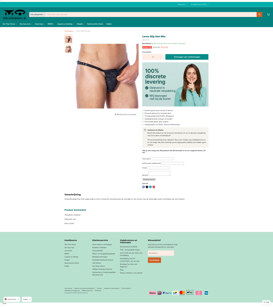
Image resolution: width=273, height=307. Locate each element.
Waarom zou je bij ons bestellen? (84, 288)
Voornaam (146, 159)
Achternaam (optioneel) (151, 163)
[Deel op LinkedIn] (150, 187)
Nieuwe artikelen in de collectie (131, 273)
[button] (68, 39)
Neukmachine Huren (95, 24)
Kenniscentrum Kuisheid (128, 247)
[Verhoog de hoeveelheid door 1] (161, 57)
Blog (121, 270)
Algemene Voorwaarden (111, 288)
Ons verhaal (68, 288)
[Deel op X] (147, 187)
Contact (99, 288)
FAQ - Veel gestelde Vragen (130, 250)
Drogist (80, 24)
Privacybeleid (126, 288)
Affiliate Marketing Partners (102, 269)
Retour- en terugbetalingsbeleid (103, 254)
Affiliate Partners (87, 291)
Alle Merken (96, 263)
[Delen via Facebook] (143, 187)
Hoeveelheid (146, 52)
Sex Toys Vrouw (9, 24)
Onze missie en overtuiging (102, 244)
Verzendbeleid (97, 251)
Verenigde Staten (199, 4)
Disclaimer (98, 291)
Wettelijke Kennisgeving (72, 291)
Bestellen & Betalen (99, 247)
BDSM (50, 24)
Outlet (108, 24)
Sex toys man (25, 24)
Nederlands (181, 4)
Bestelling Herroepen (99, 257)
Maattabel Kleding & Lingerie (102, 260)
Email (144, 168)
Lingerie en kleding (65, 24)
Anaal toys (39, 24)
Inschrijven (154, 260)
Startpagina (69, 31)
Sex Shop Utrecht (98, 266)
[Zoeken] (259, 14)
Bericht (145, 175)
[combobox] (10, 299)
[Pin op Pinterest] (153, 187)
